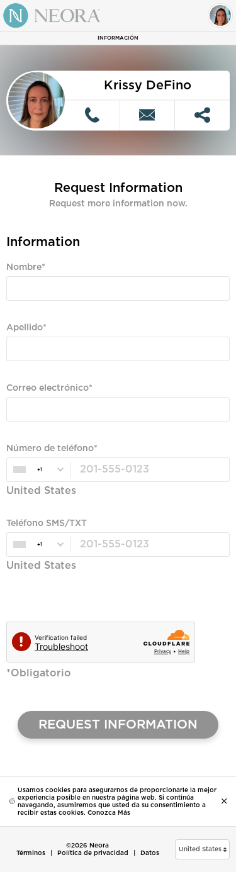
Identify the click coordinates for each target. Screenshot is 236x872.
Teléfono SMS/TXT (46, 523)
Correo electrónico (47, 388)
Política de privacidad (92, 853)
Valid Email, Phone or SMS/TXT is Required (87, 433)
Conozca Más (108, 813)
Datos (149, 853)
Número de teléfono (50, 448)
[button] (202, 849)
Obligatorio (27, 312)
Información (118, 38)
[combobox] (38, 469)
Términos (30, 853)
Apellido (24, 327)
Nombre (24, 267)
